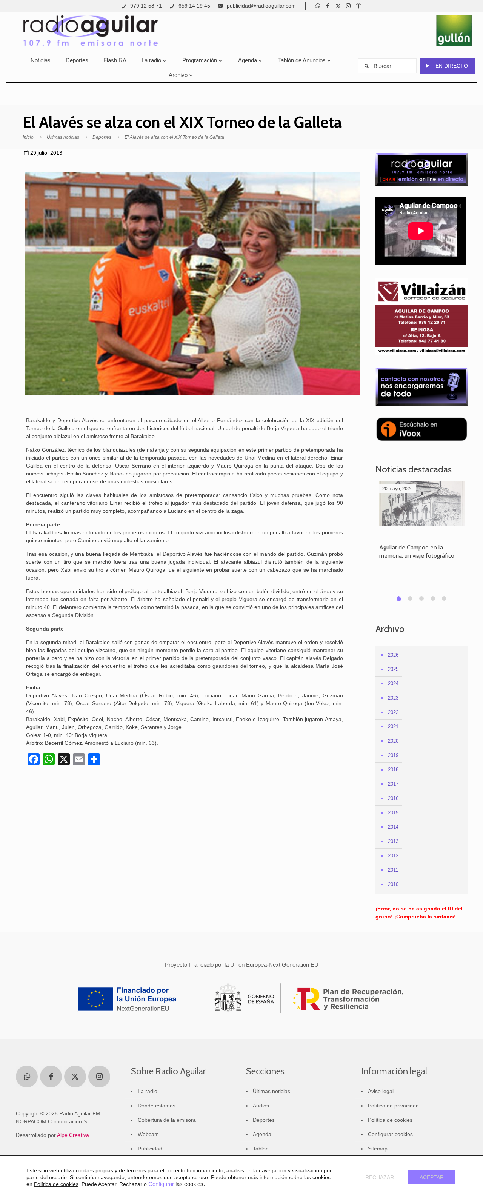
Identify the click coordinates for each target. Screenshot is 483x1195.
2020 (393, 741)
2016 (393, 798)
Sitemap (378, 1149)
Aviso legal (381, 1091)
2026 (393, 655)
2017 (393, 784)
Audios (261, 1106)
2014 (393, 827)
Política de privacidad (393, 1106)
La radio (147, 1091)
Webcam (148, 1134)
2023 (393, 698)
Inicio (28, 137)
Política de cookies (390, 1120)
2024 (393, 683)
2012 (393, 855)
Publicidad (150, 1149)
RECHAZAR (379, 1177)
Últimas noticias (63, 137)
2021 (393, 726)
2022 (393, 712)
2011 (393, 870)
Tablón (261, 1149)
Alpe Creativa (73, 1135)
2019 (393, 755)
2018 (393, 769)
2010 (393, 884)
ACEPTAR (432, 1177)
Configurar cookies (390, 1134)
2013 (393, 841)
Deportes (101, 137)
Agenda (262, 1134)
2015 (393, 812)
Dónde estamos (156, 1106)
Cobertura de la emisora (167, 1120)
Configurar (161, 1184)
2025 (393, 669)
